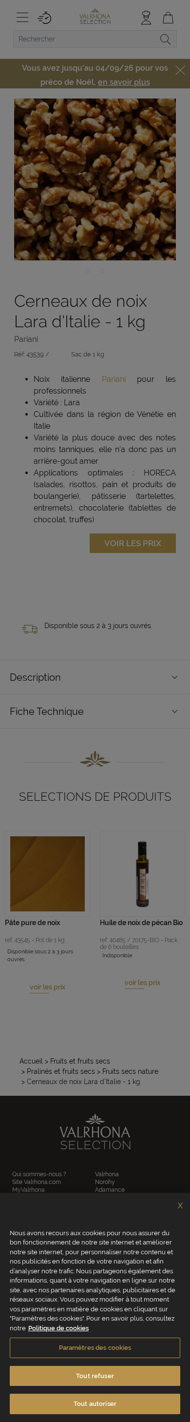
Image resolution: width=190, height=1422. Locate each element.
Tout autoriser (95, 1403)
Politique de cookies (58, 1328)
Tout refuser (95, 1376)
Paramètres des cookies (95, 1347)
